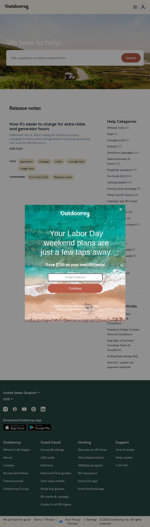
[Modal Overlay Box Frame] (75, 263)
